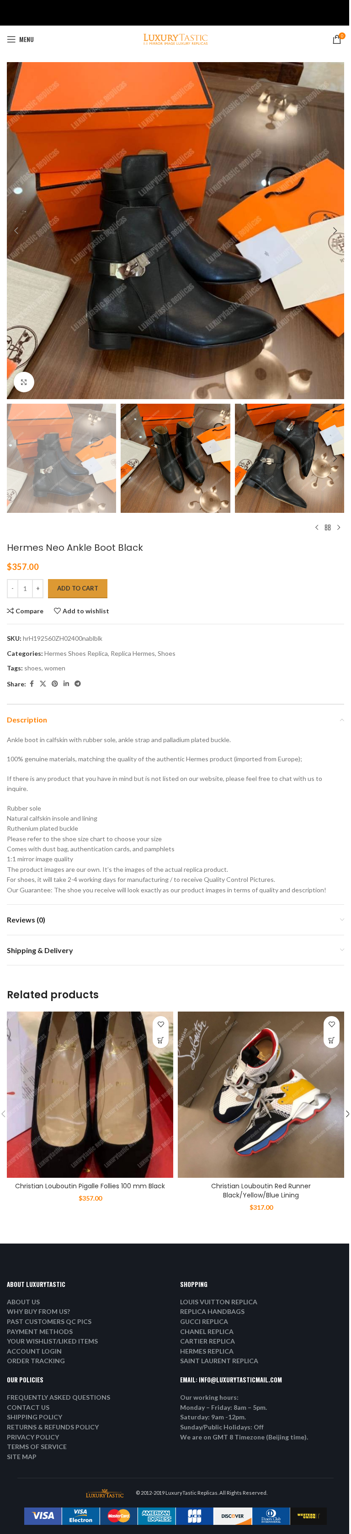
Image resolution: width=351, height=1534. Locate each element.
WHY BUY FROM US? (38, 1311)
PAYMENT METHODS (40, 1331)
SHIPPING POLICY (34, 1417)
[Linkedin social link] (66, 684)
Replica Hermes (133, 653)
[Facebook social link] (31, 684)
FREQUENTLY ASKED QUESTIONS (58, 1397)
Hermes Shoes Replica (76, 653)
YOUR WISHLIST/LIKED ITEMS (52, 1341)
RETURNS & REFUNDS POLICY (53, 1427)
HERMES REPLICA (207, 1351)
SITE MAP (22, 1456)
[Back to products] (327, 527)
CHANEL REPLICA (207, 1331)
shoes (33, 668)
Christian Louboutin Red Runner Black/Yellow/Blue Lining (261, 1190)
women (54, 668)
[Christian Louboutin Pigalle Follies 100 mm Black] (90, 1095)
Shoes (167, 653)
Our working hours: (209, 1397)
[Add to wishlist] (161, 1024)
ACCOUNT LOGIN (34, 1351)
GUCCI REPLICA (204, 1321)
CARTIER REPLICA (207, 1341)
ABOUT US (23, 1302)
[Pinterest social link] (55, 684)
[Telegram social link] (78, 684)
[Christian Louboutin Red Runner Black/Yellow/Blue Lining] (261, 1095)
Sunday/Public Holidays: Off (222, 1427)
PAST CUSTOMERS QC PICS (49, 1321)
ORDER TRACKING (36, 1361)
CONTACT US (28, 1407)
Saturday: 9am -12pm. (213, 1417)
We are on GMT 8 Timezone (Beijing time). (244, 1437)
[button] (16, 230)
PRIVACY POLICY (33, 1437)
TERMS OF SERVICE (37, 1446)
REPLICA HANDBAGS (212, 1311)
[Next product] (338, 527)
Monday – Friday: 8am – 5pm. (223, 1407)
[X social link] (43, 684)
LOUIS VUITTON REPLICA (218, 1302)
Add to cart (77, 588)
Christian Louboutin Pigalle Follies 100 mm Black (90, 1186)
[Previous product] (316, 527)
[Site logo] (175, 38)
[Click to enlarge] (24, 382)
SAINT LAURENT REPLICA (219, 1361)
